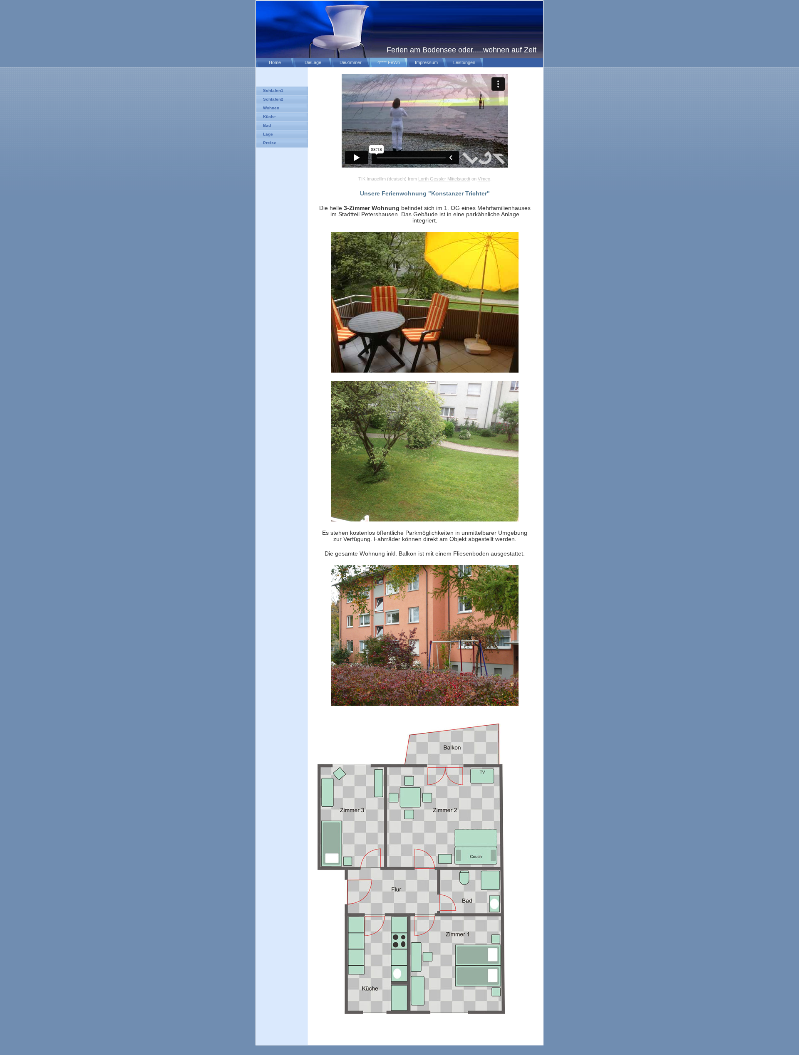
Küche (269, 116)
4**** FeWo (388, 62)
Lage (268, 134)
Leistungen (464, 62)
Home (275, 62)
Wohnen (271, 108)
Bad (267, 125)
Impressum (426, 62)
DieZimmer (351, 62)
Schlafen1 (273, 90)
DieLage (313, 62)
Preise (269, 143)
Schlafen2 (273, 99)
